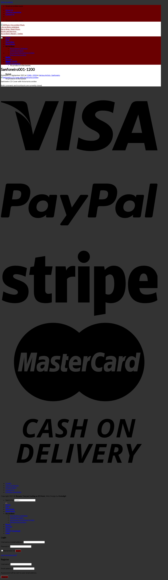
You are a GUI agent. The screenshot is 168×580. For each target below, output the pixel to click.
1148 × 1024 (32, 75)
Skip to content (7, 2)
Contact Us (9, 14)
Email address (7, 568)
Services (8, 59)
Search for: (9, 500)
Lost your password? (9, 555)
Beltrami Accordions (18, 55)
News (7, 61)
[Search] (6, 503)
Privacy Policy (11, 488)
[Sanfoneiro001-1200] (19, 77)
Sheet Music (10, 44)
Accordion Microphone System (22, 53)
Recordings (9, 42)
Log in (18, 551)
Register (4, 577)
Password (5, 546)
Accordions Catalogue (19, 48)
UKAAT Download (12, 64)
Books (8, 57)
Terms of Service (12, 485)
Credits (8, 483)
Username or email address (12, 542)
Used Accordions (17, 50)
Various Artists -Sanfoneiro (49, 75)
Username (5, 564)
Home (7, 37)
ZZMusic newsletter (13, 12)
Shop (7, 40)
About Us (9, 10)
